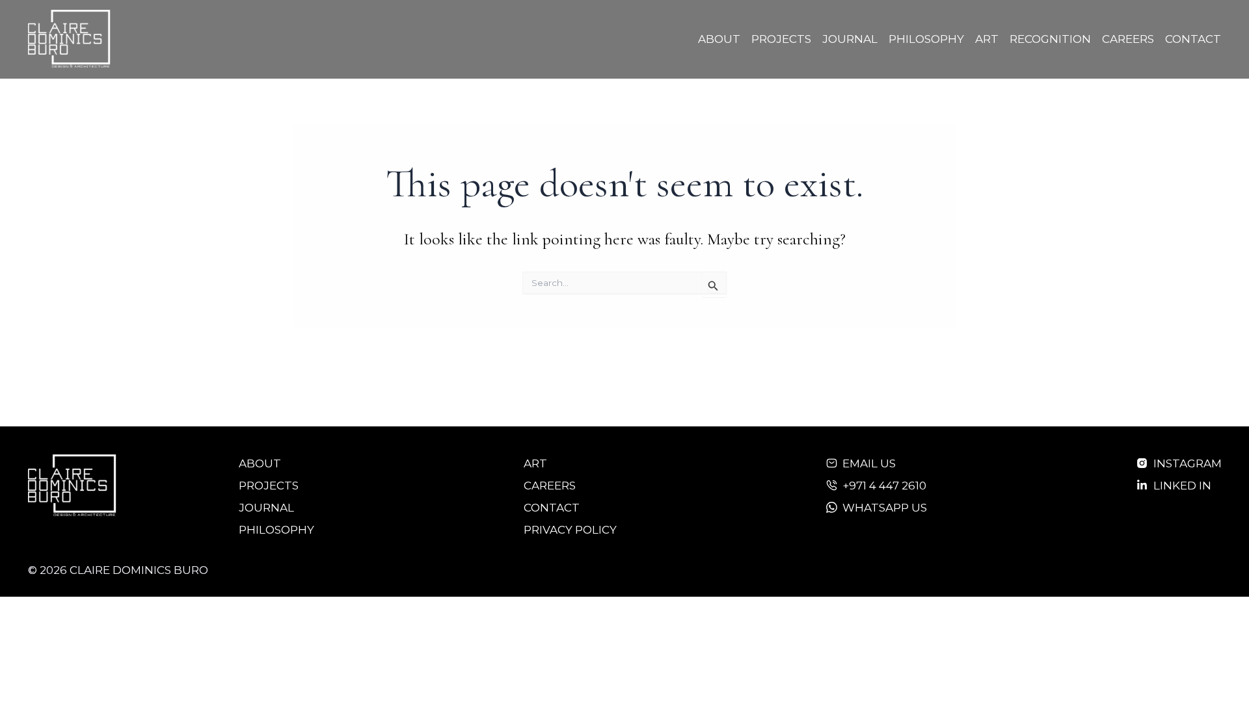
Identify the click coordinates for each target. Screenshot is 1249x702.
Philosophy (926, 39)
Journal (850, 39)
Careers (1128, 39)
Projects (781, 39)
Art (987, 39)
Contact (1193, 39)
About (719, 39)
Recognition (1050, 39)
